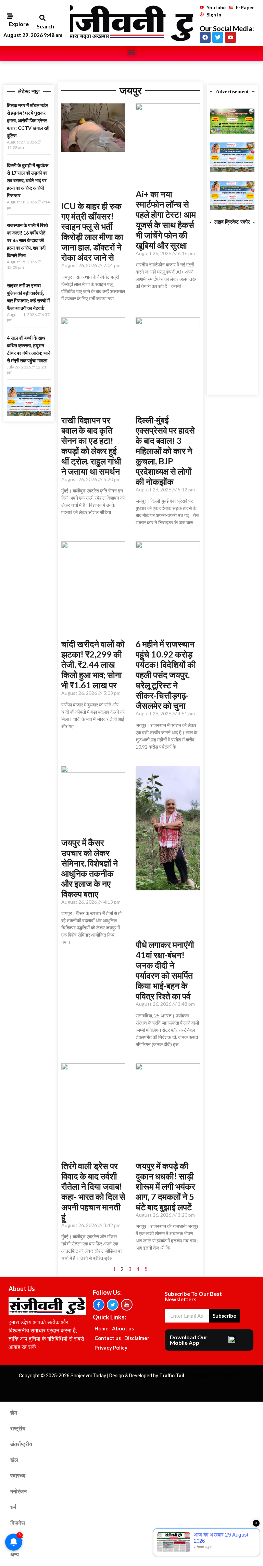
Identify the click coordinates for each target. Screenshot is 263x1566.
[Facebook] (205, 37)
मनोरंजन (18, 1491)
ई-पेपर (16, 1539)
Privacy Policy (111, 1347)
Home (102, 1328)
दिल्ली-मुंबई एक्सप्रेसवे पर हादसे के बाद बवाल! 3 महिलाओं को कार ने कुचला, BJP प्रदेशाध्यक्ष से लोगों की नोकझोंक (165, 451)
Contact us (108, 1338)
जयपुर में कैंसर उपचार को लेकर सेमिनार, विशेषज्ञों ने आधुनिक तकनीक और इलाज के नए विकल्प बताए (89, 868)
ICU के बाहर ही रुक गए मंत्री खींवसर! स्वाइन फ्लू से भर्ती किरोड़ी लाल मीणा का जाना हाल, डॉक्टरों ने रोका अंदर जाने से (92, 231)
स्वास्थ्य (17, 1476)
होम (13, 1413)
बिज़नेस (17, 1523)
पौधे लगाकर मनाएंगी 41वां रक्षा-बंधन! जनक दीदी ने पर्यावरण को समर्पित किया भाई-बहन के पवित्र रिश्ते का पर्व (165, 970)
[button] (42, 18)
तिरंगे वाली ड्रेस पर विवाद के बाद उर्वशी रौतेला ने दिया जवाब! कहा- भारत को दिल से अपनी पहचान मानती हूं (93, 1191)
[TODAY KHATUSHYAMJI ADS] (29, 414)
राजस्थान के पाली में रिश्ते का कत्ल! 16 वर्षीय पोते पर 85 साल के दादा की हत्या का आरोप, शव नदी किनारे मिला (27, 240)
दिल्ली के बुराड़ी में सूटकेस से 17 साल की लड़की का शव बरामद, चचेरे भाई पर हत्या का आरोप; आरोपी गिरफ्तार (27, 180)
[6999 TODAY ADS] (232, 131)
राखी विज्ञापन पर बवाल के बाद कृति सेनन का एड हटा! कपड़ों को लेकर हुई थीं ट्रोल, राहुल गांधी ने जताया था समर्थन (91, 445)
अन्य (14, 1554)
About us (123, 1328)
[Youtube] (230, 37)
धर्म (13, 1507)
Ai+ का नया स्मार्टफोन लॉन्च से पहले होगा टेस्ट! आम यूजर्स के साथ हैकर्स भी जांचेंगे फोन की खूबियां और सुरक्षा (166, 219)
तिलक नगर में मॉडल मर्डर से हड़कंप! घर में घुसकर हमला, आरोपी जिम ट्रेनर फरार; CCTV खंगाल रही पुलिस (28, 120)
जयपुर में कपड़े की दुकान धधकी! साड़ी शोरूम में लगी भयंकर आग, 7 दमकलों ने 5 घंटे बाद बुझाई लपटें (165, 1186)
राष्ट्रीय (17, 1428)
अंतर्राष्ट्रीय (21, 1444)
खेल (14, 1460)
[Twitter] (217, 37)
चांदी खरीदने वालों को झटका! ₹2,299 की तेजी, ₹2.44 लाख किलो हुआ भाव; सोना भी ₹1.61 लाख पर (93, 664)
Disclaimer (136, 1338)
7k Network (231, 1375)
